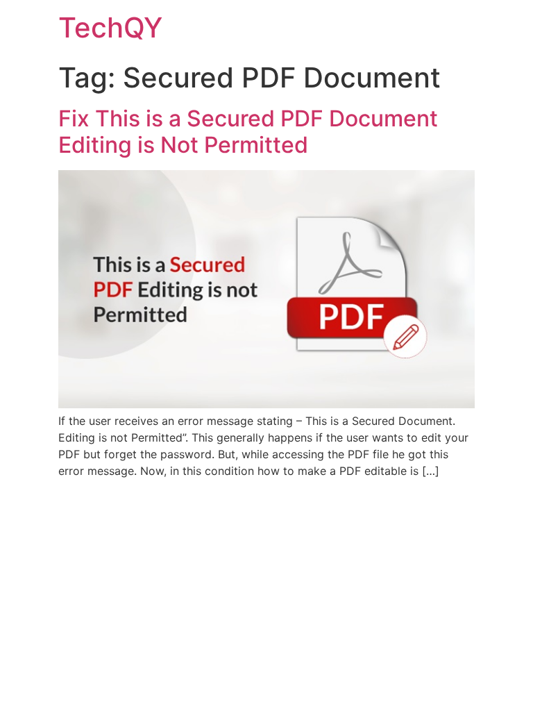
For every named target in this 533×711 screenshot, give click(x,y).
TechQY (110, 27)
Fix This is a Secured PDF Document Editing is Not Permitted (248, 131)
